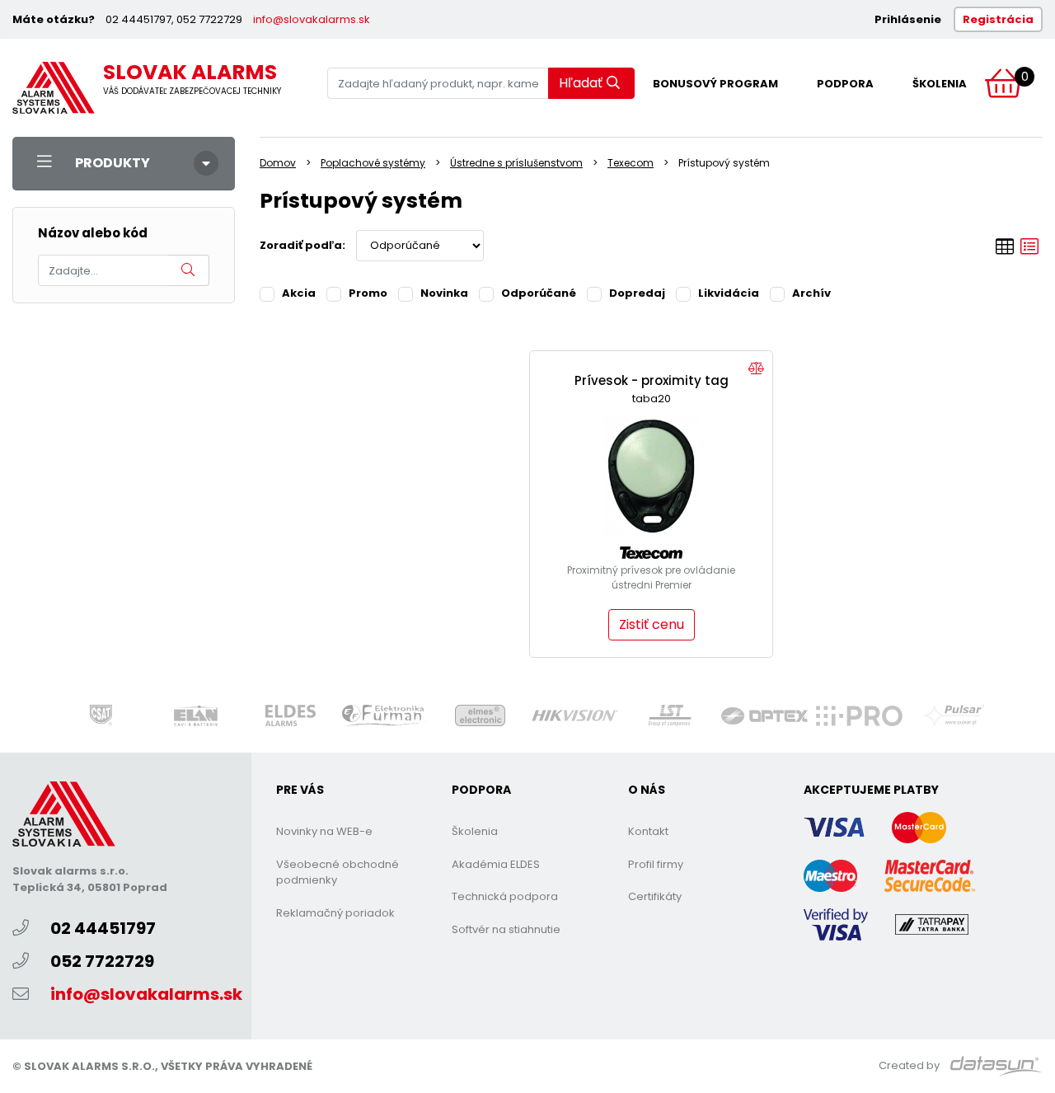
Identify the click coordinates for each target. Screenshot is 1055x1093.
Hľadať (581, 82)
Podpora (845, 83)
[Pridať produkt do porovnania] (756, 369)
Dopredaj (637, 293)
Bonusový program (715, 83)
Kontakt (648, 831)
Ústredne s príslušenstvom (516, 163)
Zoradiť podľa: (302, 245)
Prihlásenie (907, 19)
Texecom (630, 163)
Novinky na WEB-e (324, 831)
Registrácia (998, 19)
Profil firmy (655, 864)
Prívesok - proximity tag (651, 380)
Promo (368, 293)
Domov (278, 163)
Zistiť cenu (651, 624)
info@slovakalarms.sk (311, 19)
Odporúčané (538, 293)
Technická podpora (505, 896)
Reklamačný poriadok (335, 913)
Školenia (939, 83)
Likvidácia (728, 293)
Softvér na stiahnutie (506, 929)
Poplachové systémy (373, 163)
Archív (811, 293)
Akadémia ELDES (496, 864)
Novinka (444, 293)
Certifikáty (655, 896)
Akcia (299, 293)
